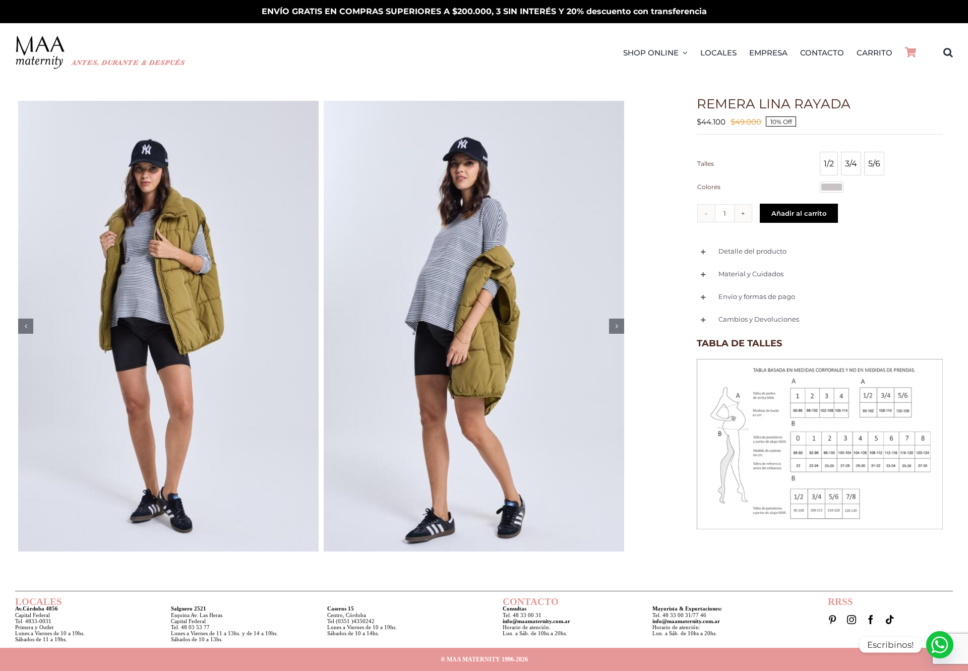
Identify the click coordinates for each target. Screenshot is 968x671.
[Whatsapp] (939, 644)
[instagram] (851, 619)
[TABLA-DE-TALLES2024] (819, 361)
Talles (705, 163)
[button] (948, 52)
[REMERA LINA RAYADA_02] (474, 326)
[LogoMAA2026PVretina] (101, 38)
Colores (708, 187)
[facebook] (870, 619)
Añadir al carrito (798, 213)
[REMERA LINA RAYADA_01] (168, 326)
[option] (828, 163)
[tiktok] (889, 619)
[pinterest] (832, 619)
